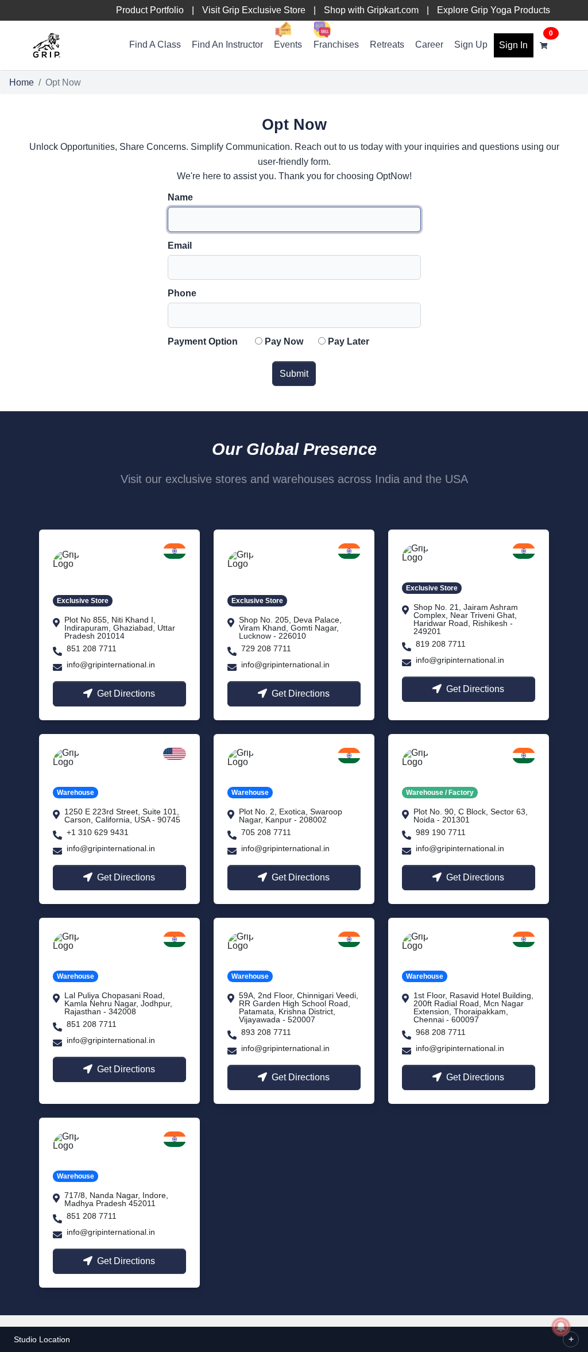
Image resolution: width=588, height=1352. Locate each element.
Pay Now (284, 341)
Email (180, 245)
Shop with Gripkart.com (371, 10)
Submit (294, 373)
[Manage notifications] (561, 1327)
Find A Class (155, 44)
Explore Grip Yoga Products (493, 10)
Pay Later (348, 341)
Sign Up (471, 44)
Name (180, 197)
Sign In (513, 45)
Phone (182, 293)
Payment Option (203, 341)
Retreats (387, 44)
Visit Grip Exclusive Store (253, 10)
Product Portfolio (150, 10)
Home (21, 82)
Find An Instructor (227, 44)
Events (288, 44)
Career (429, 44)
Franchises (336, 44)
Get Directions (126, 693)
